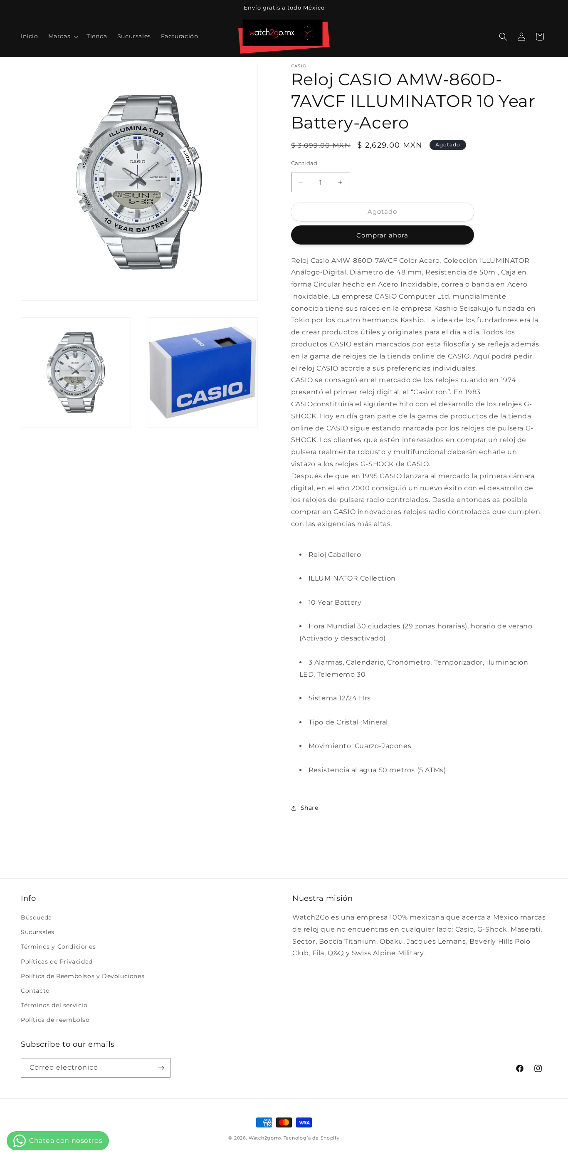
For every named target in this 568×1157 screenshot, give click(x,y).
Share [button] (310, 807)
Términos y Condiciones (58, 946)
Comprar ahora (382, 235)
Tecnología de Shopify (312, 1138)
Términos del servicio (54, 1005)
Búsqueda (36, 917)
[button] (62, 36)
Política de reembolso (55, 1020)
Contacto (35, 990)
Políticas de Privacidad (57, 961)
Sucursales (37, 932)
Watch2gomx (265, 1138)
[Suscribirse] (161, 1068)
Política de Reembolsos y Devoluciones (82, 976)
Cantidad (304, 163)
